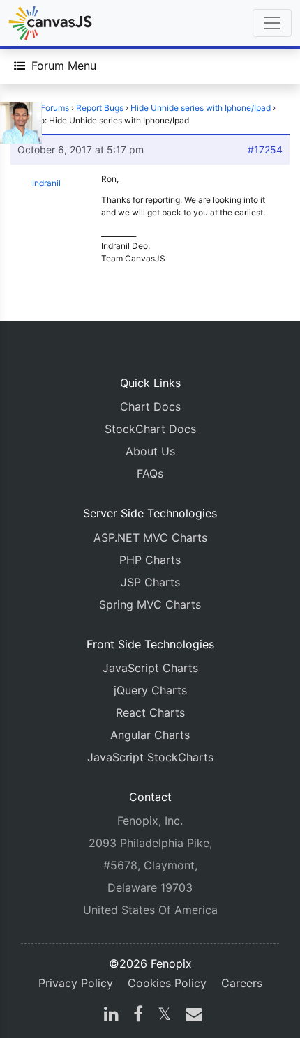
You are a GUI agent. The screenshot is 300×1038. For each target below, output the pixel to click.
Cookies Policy (167, 983)
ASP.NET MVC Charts (150, 537)
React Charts (150, 712)
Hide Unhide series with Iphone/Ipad (200, 107)
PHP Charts (150, 560)
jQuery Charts (150, 690)
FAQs (150, 473)
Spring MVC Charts (150, 604)
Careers (241, 983)
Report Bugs (99, 107)
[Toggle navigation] (272, 23)
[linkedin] (111, 1015)
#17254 (265, 149)
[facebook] (138, 1015)
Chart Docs (150, 406)
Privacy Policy (75, 983)
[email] (191, 1015)
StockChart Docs (150, 429)
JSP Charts (150, 582)
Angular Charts (150, 735)
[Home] (50, 23)
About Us (150, 451)
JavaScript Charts (150, 668)
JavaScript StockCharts (150, 757)
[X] (164, 1015)
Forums (54, 107)
